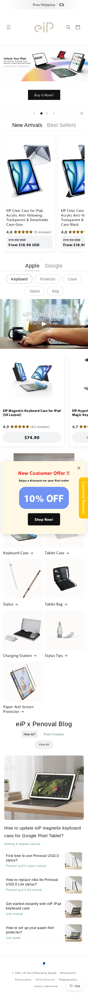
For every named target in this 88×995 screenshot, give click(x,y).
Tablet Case (55, 552)
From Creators (54, 734)
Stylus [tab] (34, 291)
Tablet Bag (54, 604)
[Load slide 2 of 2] (46, 113)
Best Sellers (61, 125)
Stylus (8, 604)
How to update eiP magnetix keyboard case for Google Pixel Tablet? (42, 832)
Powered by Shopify (45, 972)
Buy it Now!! (44, 94)
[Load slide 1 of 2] (41, 113)
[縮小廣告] (79, 468)
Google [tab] (54, 266)
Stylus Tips (54, 655)
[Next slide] (54, 113)
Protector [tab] (48, 279)
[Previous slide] (34, 113)
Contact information (46, 986)
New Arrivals (27, 125)
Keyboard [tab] (19, 279)
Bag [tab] (55, 291)
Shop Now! (44, 519)
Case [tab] (72, 279)
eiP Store (27, 972)
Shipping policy (68, 979)
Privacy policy (23, 979)
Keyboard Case (16, 552)
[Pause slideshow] (83, 113)
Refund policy (68, 972)
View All (44, 744)
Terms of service (45, 979)
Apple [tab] (32, 266)
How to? (29, 734)
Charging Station (17, 655)
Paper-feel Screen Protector (18, 709)
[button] (8, 27)
